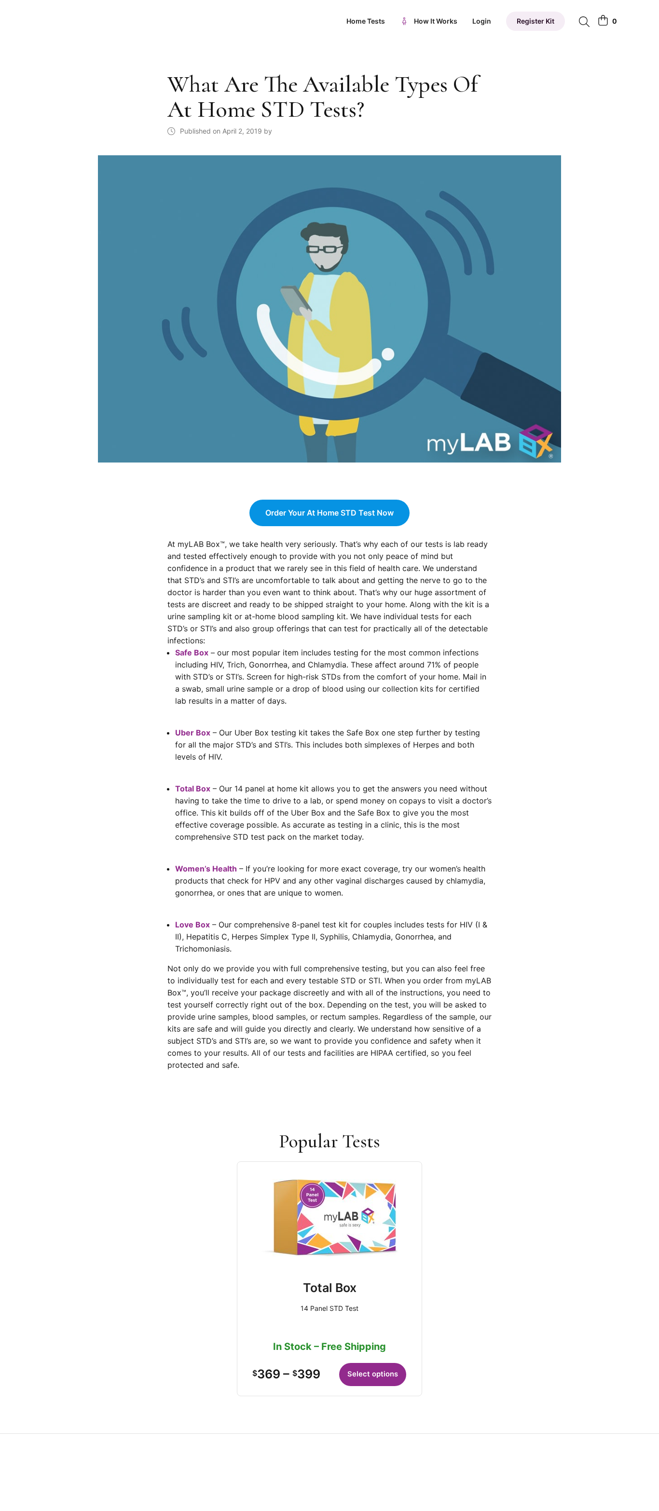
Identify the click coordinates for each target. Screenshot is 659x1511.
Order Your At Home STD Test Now (329, 512)
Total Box (330, 1287)
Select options (372, 1374)
